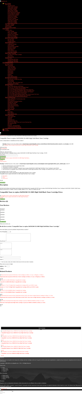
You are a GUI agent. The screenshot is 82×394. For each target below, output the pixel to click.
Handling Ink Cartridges (12, 102)
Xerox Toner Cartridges (12, 22)
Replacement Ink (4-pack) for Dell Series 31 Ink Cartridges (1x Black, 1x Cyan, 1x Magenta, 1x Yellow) (22, 276)
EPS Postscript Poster (12, 123)
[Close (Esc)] (4, 392)
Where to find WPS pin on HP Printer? (15, 86)
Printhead (10, 74)
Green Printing (11, 80)
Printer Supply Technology (10, 53)
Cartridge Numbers (11, 41)
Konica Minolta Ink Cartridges (14, 12)
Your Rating (2, 231)
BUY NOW (2, 159)
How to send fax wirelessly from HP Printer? (17, 88)
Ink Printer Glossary (9, 64)
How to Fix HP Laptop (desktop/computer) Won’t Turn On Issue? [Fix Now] (23, 94)
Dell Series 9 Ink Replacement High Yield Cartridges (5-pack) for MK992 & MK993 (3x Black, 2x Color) (22, 302)
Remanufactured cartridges (10, 27)
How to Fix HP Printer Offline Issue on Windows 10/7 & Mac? (20, 91)
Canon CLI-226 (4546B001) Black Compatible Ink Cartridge (13, 292)
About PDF (10, 117)
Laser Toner (10, 55)
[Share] (3, 392)
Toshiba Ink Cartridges (12, 21)
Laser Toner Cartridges (9, 24)
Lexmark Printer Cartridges (13, 14)
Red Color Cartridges (12, 35)
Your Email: (2, 154)
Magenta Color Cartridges (13, 34)
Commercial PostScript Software (14, 126)
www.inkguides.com (14, 363)
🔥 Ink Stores (5, 129)
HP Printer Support (9, 85)
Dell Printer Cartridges (12, 9)
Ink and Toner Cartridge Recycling (15, 79)
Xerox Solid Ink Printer (12, 76)
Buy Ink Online (11, 40)
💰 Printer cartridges (7, 3)
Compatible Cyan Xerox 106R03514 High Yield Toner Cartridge (15, 353)
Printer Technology (9, 65)
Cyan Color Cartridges (12, 33)
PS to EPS (10, 124)
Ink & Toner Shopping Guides (11, 38)
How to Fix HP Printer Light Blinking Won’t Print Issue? (19, 95)
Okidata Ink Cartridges (12, 16)
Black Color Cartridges (12, 32)
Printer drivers (5, 375)
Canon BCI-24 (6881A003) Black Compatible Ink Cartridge (13, 281)
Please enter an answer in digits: (6, 264)
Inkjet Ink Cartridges (12, 47)
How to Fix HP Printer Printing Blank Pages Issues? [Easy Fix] (20, 89)
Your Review (3, 241)
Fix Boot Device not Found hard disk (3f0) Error (17, 96)
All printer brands (11, 5)
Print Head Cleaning (12, 103)
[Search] (0, 134)
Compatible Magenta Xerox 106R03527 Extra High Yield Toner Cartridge (17, 332)
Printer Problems (11, 100)
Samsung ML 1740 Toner (13, 61)
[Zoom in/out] (0, 392)
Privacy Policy (5, 369)
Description (5, 175)
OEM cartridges (8, 26)
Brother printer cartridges (13, 6)
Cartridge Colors (8, 30)
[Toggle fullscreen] (1, 392)
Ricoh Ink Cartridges (12, 18)
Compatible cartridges (9, 25)
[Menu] (0, 133)
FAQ (4, 367)
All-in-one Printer (11, 66)
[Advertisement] (9, 316)
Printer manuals (6, 376)
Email (1, 259)
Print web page (11, 81)
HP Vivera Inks (11, 56)
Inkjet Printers (10, 72)
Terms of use (5, 368)
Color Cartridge (11, 31)
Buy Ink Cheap (11, 39)
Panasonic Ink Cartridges (13, 17)
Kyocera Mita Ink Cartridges (13, 13)
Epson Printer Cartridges (13, 10)
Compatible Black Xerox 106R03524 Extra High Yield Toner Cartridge (16, 343)
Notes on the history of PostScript (14, 127)
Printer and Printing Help (10, 97)
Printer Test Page (11, 108)
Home (1, 135)
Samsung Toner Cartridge (13, 19)
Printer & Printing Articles (8, 63)
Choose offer (2, 182)
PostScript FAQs (11, 119)
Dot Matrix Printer (11, 69)
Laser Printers (10, 73)
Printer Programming (9, 115)
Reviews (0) (5, 178)
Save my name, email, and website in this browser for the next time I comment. (17, 261)
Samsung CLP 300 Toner (13, 60)
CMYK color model (12, 68)
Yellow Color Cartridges (13, 36)
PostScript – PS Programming (14, 125)
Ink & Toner (7, 110)
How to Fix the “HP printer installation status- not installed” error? (21, 90)
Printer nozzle (10, 71)
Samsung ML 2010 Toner (13, 59)
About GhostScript (11, 116)
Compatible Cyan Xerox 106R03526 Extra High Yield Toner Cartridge (16, 337)
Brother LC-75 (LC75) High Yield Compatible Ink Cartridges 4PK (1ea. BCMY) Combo (19, 287)
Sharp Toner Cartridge (12, 20)
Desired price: (3, 155)
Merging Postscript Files (12, 121)
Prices (4, 177)
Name (1, 257)
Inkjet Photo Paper (11, 48)
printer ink (26, 383)
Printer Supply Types (9, 42)
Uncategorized (4, 135)
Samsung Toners (8, 58)
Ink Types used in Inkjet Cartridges (15, 54)
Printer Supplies (6, 28)
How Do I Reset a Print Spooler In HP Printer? (17, 93)
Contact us (5, 371)
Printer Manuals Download (13, 105)
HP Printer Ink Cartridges (13, 11)
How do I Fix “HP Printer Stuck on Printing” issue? (18, 87)
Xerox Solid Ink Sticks (12, 51)
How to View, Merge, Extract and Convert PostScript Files (19, 122)
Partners (4, 378)
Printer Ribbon (11, 49)
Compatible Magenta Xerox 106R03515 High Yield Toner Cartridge (15, 348)
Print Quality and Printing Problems (15, 101)
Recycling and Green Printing (11, 78)
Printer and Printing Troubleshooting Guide (16, 98)
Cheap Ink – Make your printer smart (15, 82)
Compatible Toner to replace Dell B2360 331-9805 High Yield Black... (14, 196)
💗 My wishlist (6, 130)
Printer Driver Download (13, 104)
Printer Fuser (10, 75)
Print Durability (11, 107)
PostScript (10, 118)
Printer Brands (8, 4)
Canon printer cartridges (12, 8)
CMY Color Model (11, 67)
